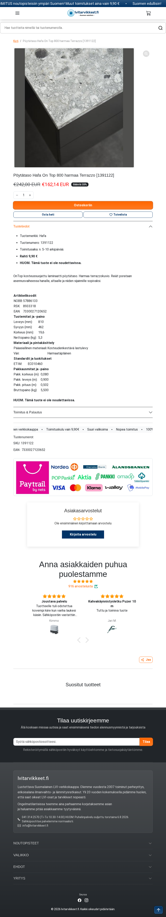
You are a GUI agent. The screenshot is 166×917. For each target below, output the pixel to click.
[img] (83, 581)
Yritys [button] (19, 878)
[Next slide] (158, 694)
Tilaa (146, 742)
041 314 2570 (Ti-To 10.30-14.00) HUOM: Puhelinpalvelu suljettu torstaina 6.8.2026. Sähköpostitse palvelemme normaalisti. (75, 819)
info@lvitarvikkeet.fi (35, 825)
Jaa (148, 659)
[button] (17, 13)
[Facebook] (79, 900)
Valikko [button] (21, 855)
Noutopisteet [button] (26, 843)
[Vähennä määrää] (17, 195)
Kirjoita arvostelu (83, 534)
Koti (15, 41)
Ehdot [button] (19, 867)
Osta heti (48, 214)
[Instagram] (86, 900)
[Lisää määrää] (30, 195)
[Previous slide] (7, 694)
